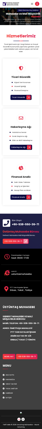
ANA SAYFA (10, 375)
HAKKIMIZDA (10, 379)
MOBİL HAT (9, 356)
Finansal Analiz (21, 177)
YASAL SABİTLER (12, 388)
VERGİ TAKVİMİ (11, 384)
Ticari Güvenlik (21, 77)
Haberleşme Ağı (21, 127)
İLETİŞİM (9, 397)
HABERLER (9, 393)
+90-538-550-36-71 (25, 224)
